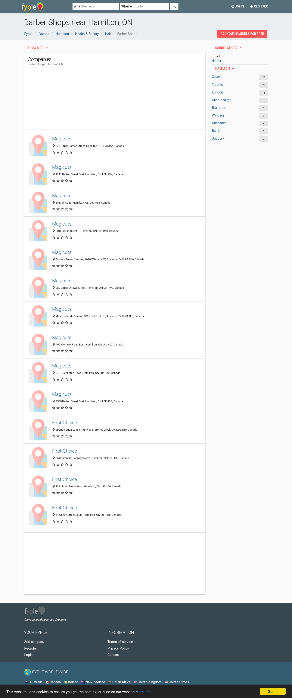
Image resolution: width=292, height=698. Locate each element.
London (217, 92)
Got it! (273, 691)
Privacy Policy (118, 648)
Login (28, 655)
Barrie (216, 131)
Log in (239, 6)
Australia (36, 682)
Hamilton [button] (222, 68)
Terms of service (120, 642)
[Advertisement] (105, 100)
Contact (113, 655)
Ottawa (217, 77)
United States (178, 682)
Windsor (218, 115)
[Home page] (33, 6)
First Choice (64, 422)
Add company (34, 642)
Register (260, 6)
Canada (55, 682)
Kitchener (219, 123)
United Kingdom (149, 682)
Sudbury (218, 138)
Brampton (219, 108)
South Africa (121, 682)
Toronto (217, 85)
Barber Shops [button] (226, 48)
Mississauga (221, 100)
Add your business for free (242, 33)
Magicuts (62, 138)
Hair (218, 61)
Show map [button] (35, 48)
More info (143, 691)
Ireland (72, 682)
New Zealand (95, 682)
